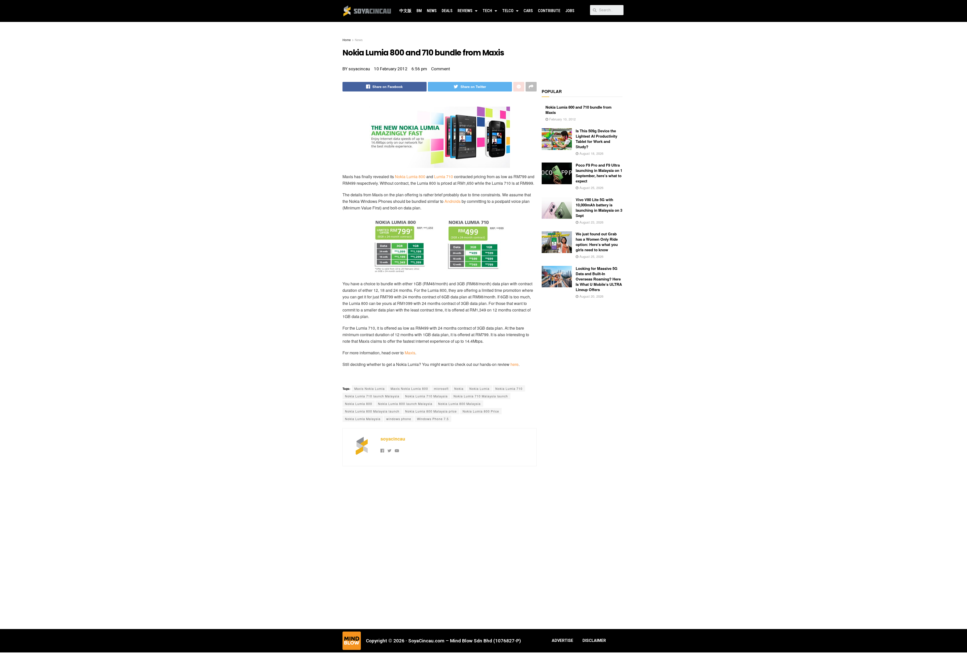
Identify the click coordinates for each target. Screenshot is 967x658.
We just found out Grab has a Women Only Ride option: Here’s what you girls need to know (597, 242)
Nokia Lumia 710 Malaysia (426, 396)
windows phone (398, 419)
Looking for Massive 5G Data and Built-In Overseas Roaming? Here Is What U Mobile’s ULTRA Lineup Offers (599, 279)
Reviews (465, 10)
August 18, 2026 (590, 153)
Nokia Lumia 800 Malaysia (459, 403)
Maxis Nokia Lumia (369, 388)
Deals (447, 10)
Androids (452, 201)
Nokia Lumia (479, 388)
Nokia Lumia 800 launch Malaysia (405, 403)
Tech (487, 10)
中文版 (405, 10)
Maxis (410, 353)
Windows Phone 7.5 (433, 419)
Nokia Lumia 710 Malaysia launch (481, 396)
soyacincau (393, 438)
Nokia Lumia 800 (410, 176)
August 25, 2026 (590, 187)
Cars (528, 10)
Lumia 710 (443, 176)
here (514, 364)
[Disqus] (439, 547)
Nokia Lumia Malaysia (363, 419)
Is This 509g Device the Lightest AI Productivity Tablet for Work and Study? (596, 138)
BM (419, 10)
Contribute (549, 10)
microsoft (441, 388)
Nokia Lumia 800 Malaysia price (431, 411)
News (432, 10)
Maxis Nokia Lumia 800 (409, 388)
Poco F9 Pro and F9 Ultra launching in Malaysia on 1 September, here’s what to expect (599, 173)
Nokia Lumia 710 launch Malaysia (372, 396)
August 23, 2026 (590, 222)
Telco (507, 10)
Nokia (459, 388)
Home (346, 40)
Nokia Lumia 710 (509, 388)
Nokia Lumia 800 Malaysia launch (372, 411)
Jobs (569, 10)
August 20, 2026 (590, 296)
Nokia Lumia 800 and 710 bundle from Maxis (578, 109)
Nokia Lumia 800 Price (481, 411)
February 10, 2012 (562, 119)
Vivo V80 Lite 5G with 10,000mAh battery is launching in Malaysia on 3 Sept (599, 207)
